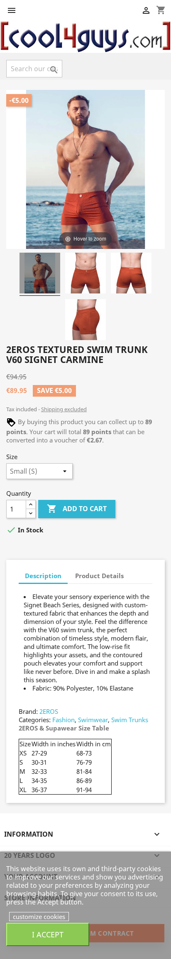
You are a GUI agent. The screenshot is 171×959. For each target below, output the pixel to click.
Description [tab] (43, 575)
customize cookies (39, 916)
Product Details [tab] (99, 575)
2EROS (48, 711)
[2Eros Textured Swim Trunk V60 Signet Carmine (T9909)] (40, 274)
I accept (48, 934)
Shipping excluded (64, 409)
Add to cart (77, 509)
